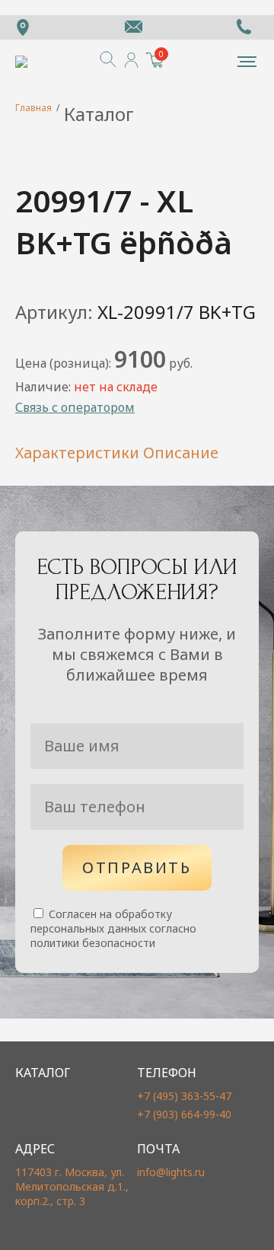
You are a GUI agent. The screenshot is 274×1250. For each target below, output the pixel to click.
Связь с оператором (75, 407)
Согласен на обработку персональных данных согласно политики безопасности (113, 928)
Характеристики (77, 452)
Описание (180, 452)
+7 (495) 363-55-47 (184, 1096)
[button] (247, 62)
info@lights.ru (171, 1172)
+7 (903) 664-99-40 (184, 1114)
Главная (33, 107)
